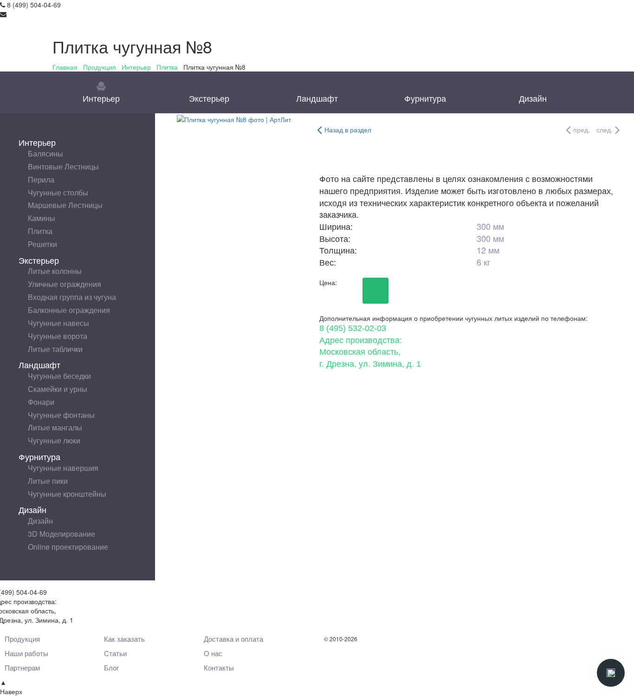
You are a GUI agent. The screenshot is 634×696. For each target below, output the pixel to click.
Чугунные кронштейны (67, 493)
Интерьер (136, 67)
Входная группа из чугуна (72, 297)
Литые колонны (55, 271)
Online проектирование (68, 546)
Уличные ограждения (64, 284)
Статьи (115, 653)
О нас (213, 653)
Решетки (42, 244)
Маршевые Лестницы (65, 205)
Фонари (41, 402)
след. (604, 129)
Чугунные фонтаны (61, 415)
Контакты (219, 667)
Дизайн (533, 98)
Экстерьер (209, 98)
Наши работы (26, 653)
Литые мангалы (55, 427)
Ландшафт (317, 98)
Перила (41, 179)
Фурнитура (425, 98)
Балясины (45, 153)
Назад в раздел (347, 129)
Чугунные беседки (59, 376)
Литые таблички (55, 349)
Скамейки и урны (57, 389)
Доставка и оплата (233, 639)
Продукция (99, 67)
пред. (581, 129)
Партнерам (22, 667)
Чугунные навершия (63, 467)
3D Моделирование (61, 533)
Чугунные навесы (58, 323)
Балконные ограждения (69, 310)
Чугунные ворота (57, 336)
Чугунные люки (54, 440)
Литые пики (48, 480)
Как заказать (124, 639)
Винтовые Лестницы (63, 166)
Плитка (167, 67)
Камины (41, 218)
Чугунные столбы (58, 192)
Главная (65, 67)
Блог (111, 667)
